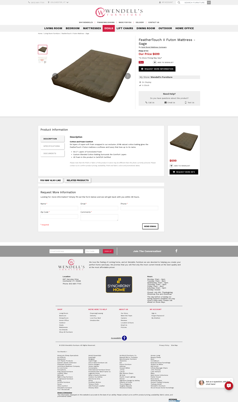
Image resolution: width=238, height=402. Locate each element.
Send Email (150, 226)
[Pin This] (141, 63)
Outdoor (165, 28)
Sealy (59, 380)
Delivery (140, 22)
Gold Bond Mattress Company (154, 47)
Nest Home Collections (159, 375)
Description (50, 139)
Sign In (154, 313)
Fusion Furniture (125, 364)
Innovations (61, 370)
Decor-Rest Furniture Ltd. (98, 363)
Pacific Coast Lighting (127, 377)
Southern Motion (95, 382)
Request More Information (159, 69)
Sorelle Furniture (63, 382)
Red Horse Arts (94, 379)
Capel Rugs (93, 361)
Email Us (171, 102)
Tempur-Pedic (94, 384)
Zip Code (45, 212)
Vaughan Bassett (126, 386)
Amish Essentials (95, 355)
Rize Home (155, 379)
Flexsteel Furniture (64, 364)
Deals (108, 28)
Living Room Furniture (52, 33)
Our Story (124, 313)
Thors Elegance (125, 384)
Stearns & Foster (126, 382)
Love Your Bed (95, 318)
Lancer (122, 371)
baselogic (92, 357)
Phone (124, 204)
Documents (50, 153)
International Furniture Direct (99, 370)
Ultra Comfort (62, 386)
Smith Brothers (156, 380)
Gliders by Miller (157, 364)
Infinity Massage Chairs (159, 368)
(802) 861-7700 (37, 2)
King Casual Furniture (65, 371)
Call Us (151, 102)
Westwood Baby (126, 388)
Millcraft (60, 375)
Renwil (122, 379)
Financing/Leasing (105, 22)
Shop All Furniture (66, 332)
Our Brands (63, 330)
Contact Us (153, 22)
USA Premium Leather (97, 386)
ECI (121, 363)
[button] (128, 76)
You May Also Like (50, 180)
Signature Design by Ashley (130, 380)
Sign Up (108, 251)
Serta (91, 380)
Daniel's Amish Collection (66, 363)
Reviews (124, 320)
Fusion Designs (94, 364)
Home (40, 33)
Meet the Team (126, 316)
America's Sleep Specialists (67, 355)
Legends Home (94, 373)
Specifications (52, 146)
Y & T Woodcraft (63, 389)
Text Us (190, 102)
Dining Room (145, 28)
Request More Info (185, 172)
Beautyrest (61, 359)
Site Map (174, 345)
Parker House (156, 377)
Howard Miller (125, 368)
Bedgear (92, 359)
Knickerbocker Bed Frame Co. (100, 371)
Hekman (123, 366)
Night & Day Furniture (65, 377)
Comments (86, 212)
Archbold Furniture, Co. (128, 355)
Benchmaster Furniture (128, 359)
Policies (124, 327)
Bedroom (73, 28)
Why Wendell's (86, 22)
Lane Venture (156, 371)
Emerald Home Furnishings (160, 363)
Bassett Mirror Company (129, 357)
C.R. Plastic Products (65, 361)
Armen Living (155, 355)
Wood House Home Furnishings (162, 388)
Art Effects (61, 357)
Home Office (184, 28)
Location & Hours (127, 322)
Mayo (153, 373)
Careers (124, 318)
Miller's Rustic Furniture (97, 375)
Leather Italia (62, 373)
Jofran (122, 370)
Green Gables (94, 366)
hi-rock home (62, 368)
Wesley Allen (93, 388)
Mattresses (92, 28)
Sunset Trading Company (160, 382)
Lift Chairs (125, 28)
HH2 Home (154, 366)
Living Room (53, 28)
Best (152, 359)
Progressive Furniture (65, 379)
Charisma (123, 361)
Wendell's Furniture (158, 386)
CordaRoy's (155, 361)
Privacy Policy (164, 345)
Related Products (78, 180)
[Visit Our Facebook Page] (176, 251)
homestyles (93, 368)
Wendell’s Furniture (64, 388)
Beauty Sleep (156, 357)
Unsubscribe (94, 320)
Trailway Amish (156, 384)
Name (44, 204)
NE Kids (122, 375)
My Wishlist (156, 318)
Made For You (125, 22)
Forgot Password (158, 316)
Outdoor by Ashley (95, 377)
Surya (59, 384)
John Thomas (156, 370)
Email (84, 204)
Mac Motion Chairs (126, 373)
